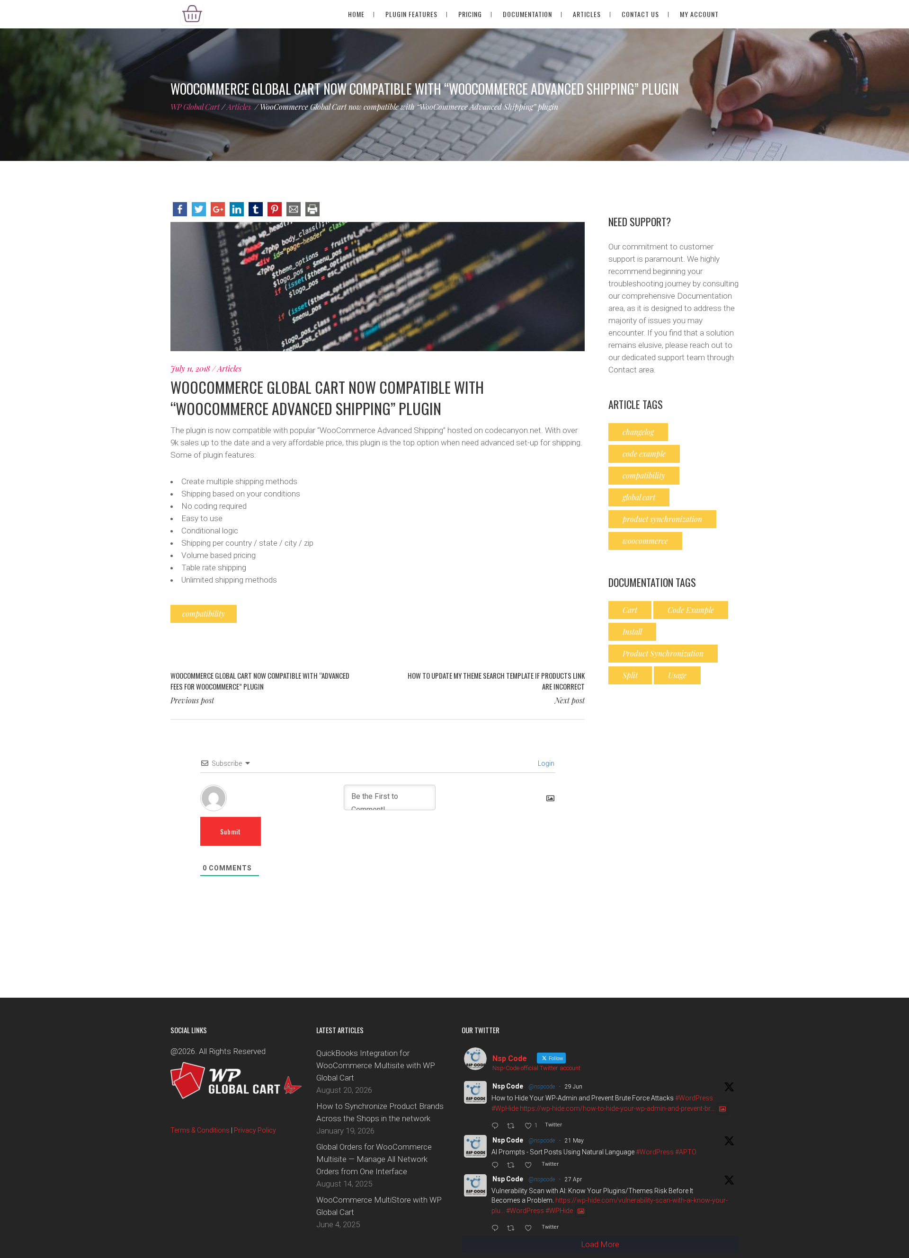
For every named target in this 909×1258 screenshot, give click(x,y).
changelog (638, 432)
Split (630, 675)
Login (545, 763)
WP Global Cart (195, 107)
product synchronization (662, 519)
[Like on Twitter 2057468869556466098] (530, 1166)
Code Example (691, 610)
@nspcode (541, 1086)
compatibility (203, 614)
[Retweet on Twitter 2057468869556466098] (513, 1166)
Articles (239, 107)
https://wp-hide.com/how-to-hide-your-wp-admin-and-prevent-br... (617, 1109)
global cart (639, 497)
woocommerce (645, 541)
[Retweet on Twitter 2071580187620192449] (513, 1126)
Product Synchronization (663, 653)
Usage (677, 675)
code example (644, 454)
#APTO (685, 1152)
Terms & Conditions (200, 1130)
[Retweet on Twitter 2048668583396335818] (513, 1229)
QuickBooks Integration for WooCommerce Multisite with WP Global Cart (375, 1065)
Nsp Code (507, 1086)
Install (632, 632)
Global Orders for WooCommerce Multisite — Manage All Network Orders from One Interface (374, 1159)
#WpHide (504, 1109)
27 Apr (573, 1180)
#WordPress (694, 1098)
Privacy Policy (255, 1130)
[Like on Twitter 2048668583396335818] (530, 1229)
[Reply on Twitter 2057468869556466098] (497, 1166)
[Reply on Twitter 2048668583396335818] (497, 1229)
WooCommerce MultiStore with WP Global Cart (379, 1206)
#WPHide (559, 1211)
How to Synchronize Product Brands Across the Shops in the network (380, 1112)
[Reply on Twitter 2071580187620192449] (497, 1126)
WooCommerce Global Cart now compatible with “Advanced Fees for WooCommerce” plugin (259, 680)
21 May (574, 1140)
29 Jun (573, 1086)
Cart (630, 610)
